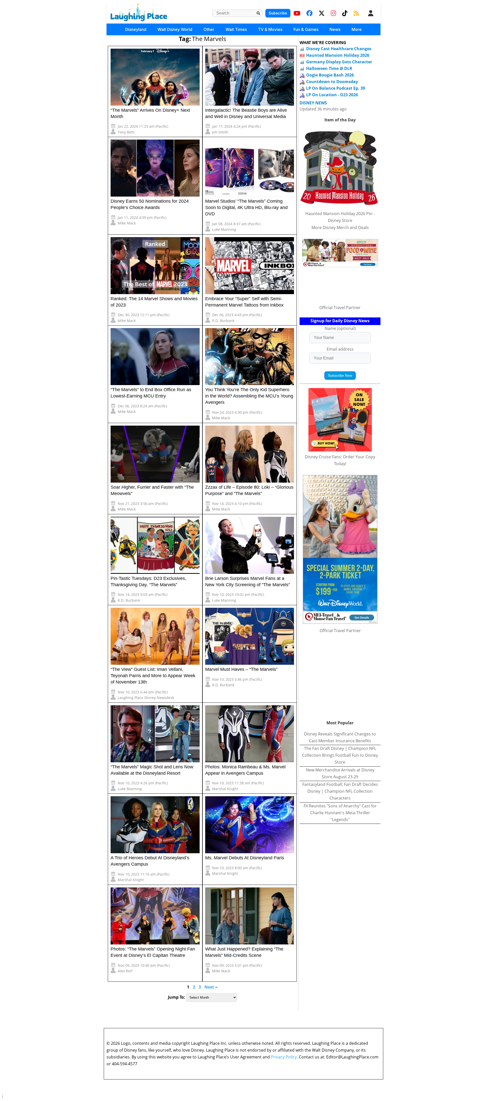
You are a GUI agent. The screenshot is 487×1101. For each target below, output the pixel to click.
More (357, 29)
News (334, 29)
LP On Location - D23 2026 (332, 95)
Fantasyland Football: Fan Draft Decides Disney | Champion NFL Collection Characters (340, 791)
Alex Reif (125, 971)
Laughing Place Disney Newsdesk (146, 697)
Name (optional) (340, 328)
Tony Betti (126, 132)
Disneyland (135, 29)
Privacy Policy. (284, 1057)
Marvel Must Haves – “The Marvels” (241, 669)
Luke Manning (224, 229)
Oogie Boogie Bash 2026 (330, 75)
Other (208, 29)
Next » (211, 987)
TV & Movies (270, 29)
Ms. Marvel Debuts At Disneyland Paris (244, 857)
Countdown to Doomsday (332, 81)
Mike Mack (127, 223)
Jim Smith (220, 132)
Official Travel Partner (340, 307)
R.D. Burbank (223, 320)
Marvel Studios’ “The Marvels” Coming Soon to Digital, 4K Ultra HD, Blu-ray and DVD (246, 207)
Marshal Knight (225, 788)
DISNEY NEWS (313, 103)
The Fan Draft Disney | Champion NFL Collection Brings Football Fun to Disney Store (340, 755)
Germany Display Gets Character (339, 62)
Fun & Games (305, 29)
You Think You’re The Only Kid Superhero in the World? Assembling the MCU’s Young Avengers (249, 396)
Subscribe (278, 13)
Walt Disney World (175, 29)
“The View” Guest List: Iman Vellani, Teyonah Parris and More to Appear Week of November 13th (153, 676)
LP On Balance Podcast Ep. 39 (335, 88)
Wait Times (236, 29)
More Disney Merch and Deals (340, 227)
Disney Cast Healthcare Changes (338, 48)
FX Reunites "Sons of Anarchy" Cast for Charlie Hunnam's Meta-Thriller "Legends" (340, 812)
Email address (340, 349)
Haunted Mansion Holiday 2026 (337, 55)
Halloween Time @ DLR (329, 68)
